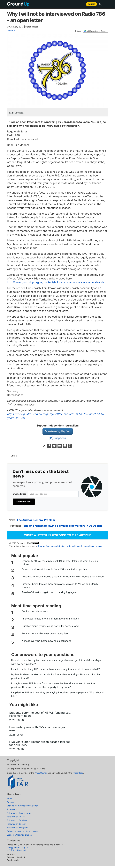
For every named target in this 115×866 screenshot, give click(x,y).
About (9, 798)
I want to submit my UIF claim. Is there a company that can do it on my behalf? (55, 669)
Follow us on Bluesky (16, 824)
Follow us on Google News (19, 813)
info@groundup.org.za (17, 847)
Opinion (11, 30)
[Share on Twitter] (54, 446)
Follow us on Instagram (17, 827)
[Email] (60, 446)
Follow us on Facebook (17, 820)
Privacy (10, 802)
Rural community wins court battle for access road (50, 626)
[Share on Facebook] (49, 446)
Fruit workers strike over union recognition (45, 633)
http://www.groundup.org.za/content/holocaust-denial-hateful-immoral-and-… (57, 282)
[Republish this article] (70, 446)
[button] (106, 4)
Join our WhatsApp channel (19, 835)
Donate (91, 4)
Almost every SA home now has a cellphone (46, 641)
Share (79, 31)
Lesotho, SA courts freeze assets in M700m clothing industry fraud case (63, 576)
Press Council (41, 773)
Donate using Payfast (57, 431)
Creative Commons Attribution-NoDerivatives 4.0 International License (69, 546)
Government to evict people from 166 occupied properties (54, 569)
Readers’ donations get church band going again (49, 592)
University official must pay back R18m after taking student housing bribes (60, 563)
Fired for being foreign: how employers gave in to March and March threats (60, 586)
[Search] (100, 4)
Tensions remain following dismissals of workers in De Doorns (62, 525)
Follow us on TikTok (16, 816)
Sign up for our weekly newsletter (22, 805)
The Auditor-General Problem (36, 520)
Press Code (78, 773)
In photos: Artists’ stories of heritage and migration (50, 618)
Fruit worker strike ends (35, 611)
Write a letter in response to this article (57, 535)
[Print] (65, 446)
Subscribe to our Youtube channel (22, 831)
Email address (19, 494)
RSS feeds (12, 809)
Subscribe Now (23, 501)
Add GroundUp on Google (96, 31)
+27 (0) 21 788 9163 (16, 850)
